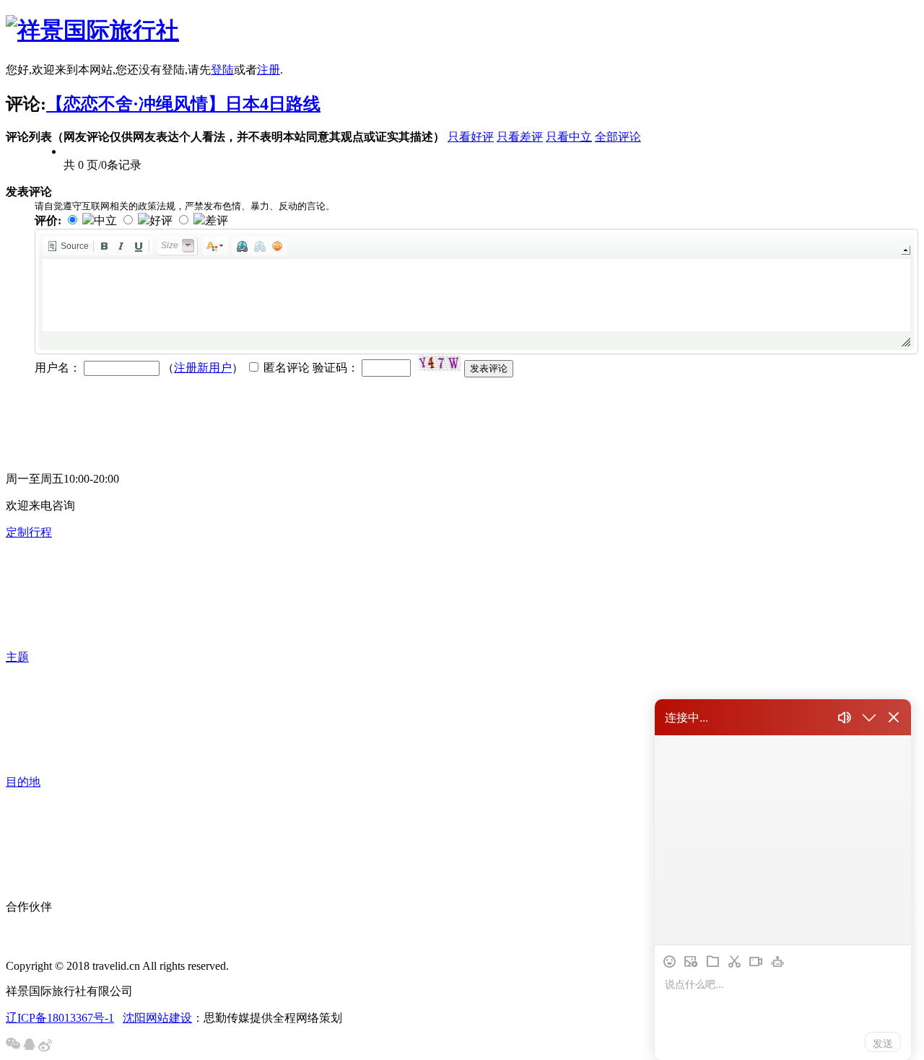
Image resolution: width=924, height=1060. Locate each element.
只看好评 (471, 137)
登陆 (222, 69)
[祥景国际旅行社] (92, 30)
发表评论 (488, 368)
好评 (161, 220)
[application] (476, 291)
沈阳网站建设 (157, 1018)
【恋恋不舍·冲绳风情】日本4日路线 (183, 104)
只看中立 (569, 137)
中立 (105, 220)
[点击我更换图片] (439, 363)
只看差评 (520, 137)
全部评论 (618, 137)
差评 (216, 220)
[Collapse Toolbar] (905, 250)
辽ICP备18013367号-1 (60, 1018)
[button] (68, 246)
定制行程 (29, 532)
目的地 (23, 782)
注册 (268, 69)
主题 (17, 657)
